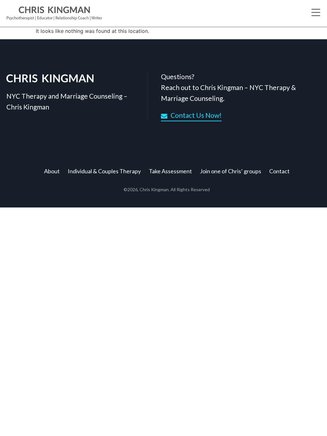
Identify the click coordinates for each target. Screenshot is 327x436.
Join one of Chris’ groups (230, 171)
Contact (279, 171)
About (52, 171)
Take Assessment (170, 171)
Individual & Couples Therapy (104, 171)
